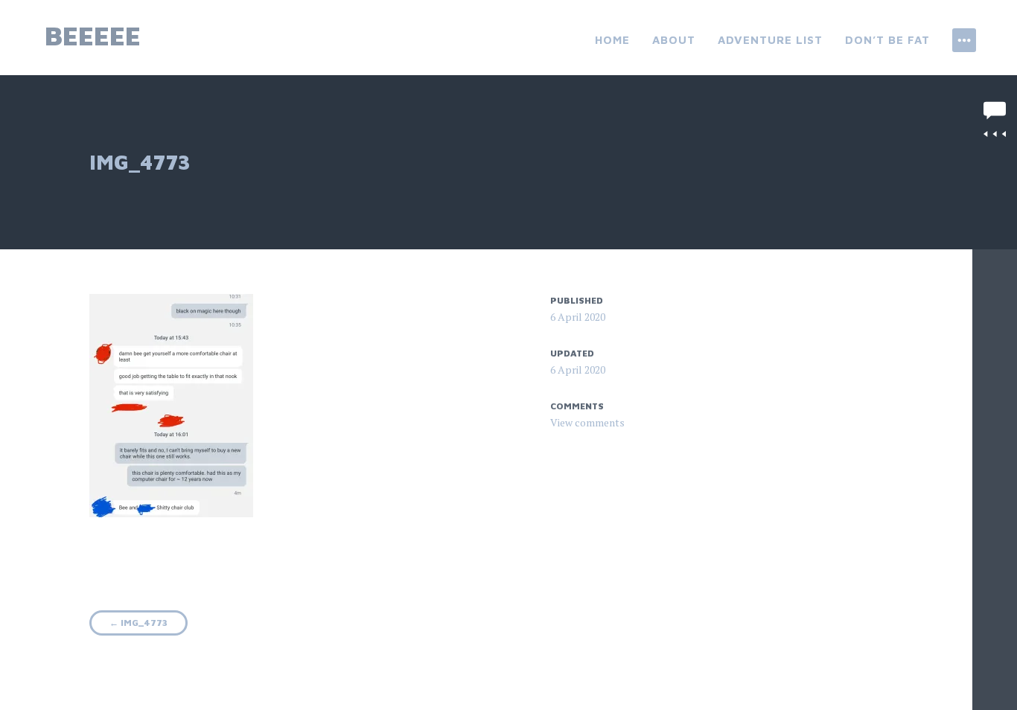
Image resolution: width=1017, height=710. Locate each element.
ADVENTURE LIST (770, 39)
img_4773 (138, 622)
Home (612, 39)
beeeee (93, 35)
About (673, 39)
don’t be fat (887, 39)
